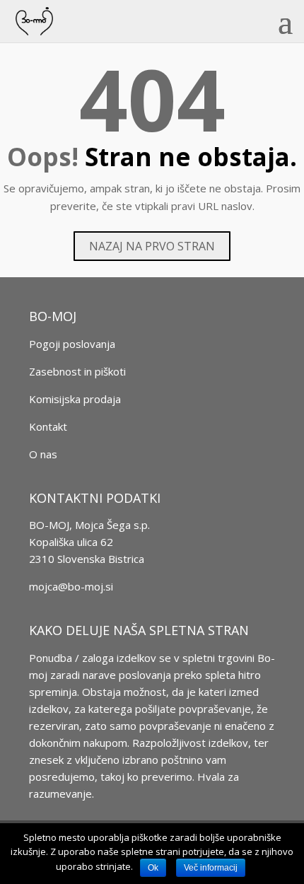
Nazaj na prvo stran (152, 246)
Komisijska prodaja (75, 399)
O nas (43, 454)
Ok (153, 868)
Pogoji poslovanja (72, 344)
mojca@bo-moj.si (71, 586)
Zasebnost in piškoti (77, 371)
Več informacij (211, 868)
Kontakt (48, 426)
